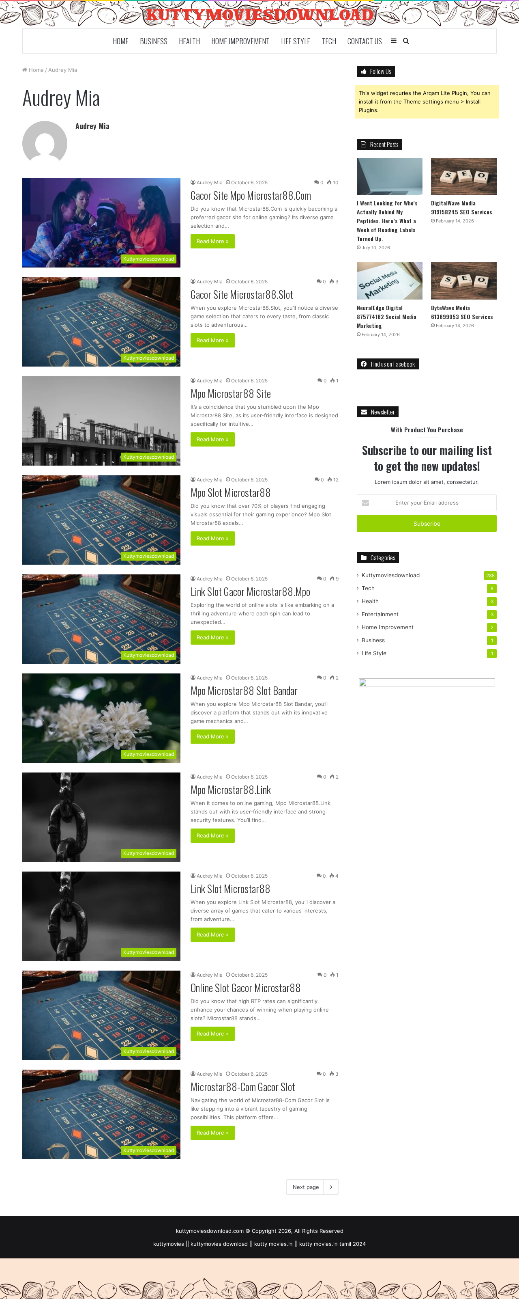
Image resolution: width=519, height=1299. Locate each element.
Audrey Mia (92, 126)
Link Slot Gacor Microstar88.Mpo (250, 591)
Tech (329, 41)
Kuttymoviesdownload (391, 575)
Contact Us (364, 41)
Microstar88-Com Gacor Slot (243, 1086)
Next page (306, 1187)
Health (189, 41)
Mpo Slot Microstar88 (231, 492)
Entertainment (380, 614)
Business (153, 41)
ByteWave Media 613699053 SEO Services (462, 312)
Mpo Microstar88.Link (231, 789)
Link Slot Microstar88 (230, 888)
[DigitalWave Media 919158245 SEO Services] (464, 176)
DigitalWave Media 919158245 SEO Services (461, 207)
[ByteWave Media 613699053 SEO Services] (464, 280)
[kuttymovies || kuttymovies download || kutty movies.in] (259, 14)
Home (121, 41)
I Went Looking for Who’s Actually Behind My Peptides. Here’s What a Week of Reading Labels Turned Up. (387, 221)
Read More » (213, 241)
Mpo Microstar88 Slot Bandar (244, 690)
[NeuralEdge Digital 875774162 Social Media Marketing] (389, 280)
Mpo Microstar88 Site (231, 393)
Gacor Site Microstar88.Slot (242, 294)
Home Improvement (240, 41)
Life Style (295, 41)
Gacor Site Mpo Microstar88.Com (251, 195)
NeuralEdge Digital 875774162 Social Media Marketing (386, 316)
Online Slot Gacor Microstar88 (246, 987)
